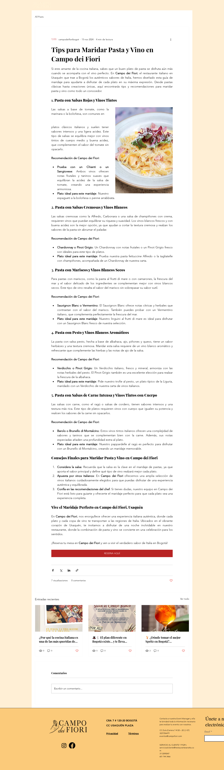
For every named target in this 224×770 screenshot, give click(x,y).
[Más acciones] (171, 39)
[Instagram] (64, 745)
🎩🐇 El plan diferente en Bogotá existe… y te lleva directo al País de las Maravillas (109, 639)
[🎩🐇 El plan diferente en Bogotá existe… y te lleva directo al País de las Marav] (112, 618)
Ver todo (184, 598)
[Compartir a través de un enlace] (77, 570)
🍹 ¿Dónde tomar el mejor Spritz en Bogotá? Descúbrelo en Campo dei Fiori (163, 639)
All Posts (39, 16)
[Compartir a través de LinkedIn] (69, 570)
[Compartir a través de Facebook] (52, 570)
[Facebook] (72, 745)
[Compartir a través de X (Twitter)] (60, 570)
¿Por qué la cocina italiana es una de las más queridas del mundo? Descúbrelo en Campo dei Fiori (58, 639)
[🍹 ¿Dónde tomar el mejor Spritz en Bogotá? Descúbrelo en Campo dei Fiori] (165, 618)
